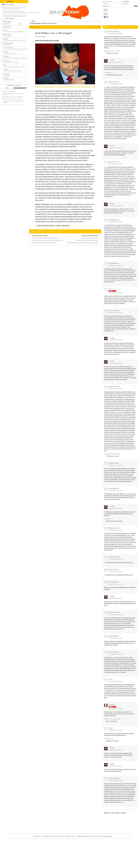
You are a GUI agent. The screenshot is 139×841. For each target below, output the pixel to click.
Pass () (125, 1)
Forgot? (126, 1)
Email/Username (107, 1)
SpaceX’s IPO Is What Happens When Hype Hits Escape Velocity (19, 57)
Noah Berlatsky (113, 263)
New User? (105, 6)
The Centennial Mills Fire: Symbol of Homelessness (16, 49)
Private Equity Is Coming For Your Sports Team (15, 40)
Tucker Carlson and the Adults (89, 238)
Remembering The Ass (9, 79)
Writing (6, 52)
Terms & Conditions (82, 836)
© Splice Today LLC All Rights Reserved (101, 836)
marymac (111, 704)
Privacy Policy (70, 836)
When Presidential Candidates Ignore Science (45, 238)
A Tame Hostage (35, 23)
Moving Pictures (8, 43)
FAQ (63, 836)
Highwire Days (7, 75)
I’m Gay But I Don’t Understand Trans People (14, 66)
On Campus (7, 60)
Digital (6, 69)
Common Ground (8, 44)
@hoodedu (65, 225)
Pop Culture (7, 34)
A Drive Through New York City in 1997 (13, 71)
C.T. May (111, 60)
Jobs (58, 836)
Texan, (111, 721)
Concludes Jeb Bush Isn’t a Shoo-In (82, 243)
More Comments (9, 18)
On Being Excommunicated (10, 53)
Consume (6, 56)
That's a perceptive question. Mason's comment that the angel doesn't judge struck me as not (14, 15)
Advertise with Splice (48, 836)
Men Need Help (7, 35)
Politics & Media (8, 47)
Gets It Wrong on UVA (44, 243)
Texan (110, 679)
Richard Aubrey (113, 31)
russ (110, 289)
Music (5, 30)
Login (112, 813)
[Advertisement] (129, 16)
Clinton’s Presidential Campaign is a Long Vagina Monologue (49, 240)
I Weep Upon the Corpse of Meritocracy (87, 240)
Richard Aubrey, (114, 75)
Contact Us (37, 836)
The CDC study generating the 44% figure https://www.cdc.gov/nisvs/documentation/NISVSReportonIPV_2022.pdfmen (21, 12)
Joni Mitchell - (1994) (13, 31)
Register (106, 813)
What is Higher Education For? (11, 62)
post (57, 115)
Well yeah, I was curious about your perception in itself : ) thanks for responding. (14, 8)
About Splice (105, 10)
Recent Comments (9, 4)
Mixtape (6, 78)
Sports (6, 39)
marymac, (112, 741)
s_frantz (10, 1)
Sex (5, 65)
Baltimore (7, 74)
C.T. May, (112, 53)
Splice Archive (7, 21)
